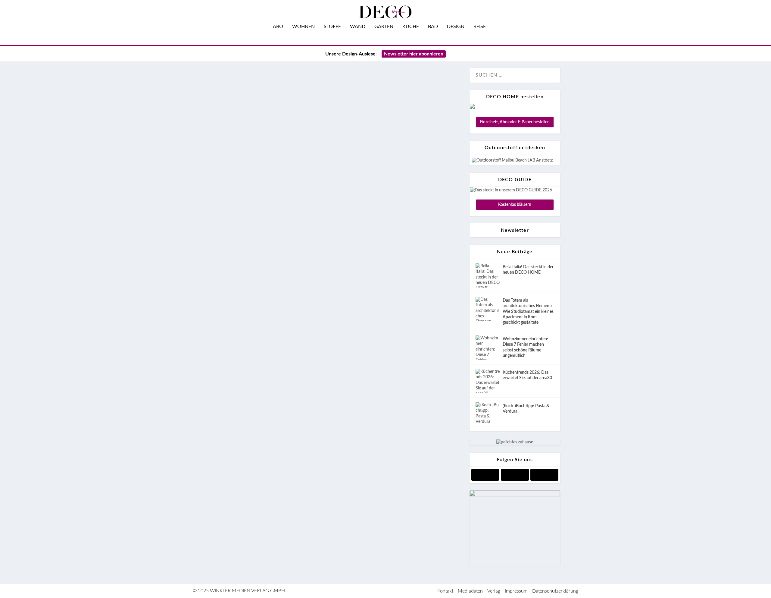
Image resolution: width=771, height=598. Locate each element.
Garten (383, 26)
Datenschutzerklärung (555, 591)
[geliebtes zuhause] (514, 442)
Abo (278, 26)
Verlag (493, 591)
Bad (433, 26)
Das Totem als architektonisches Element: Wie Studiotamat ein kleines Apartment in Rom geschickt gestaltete (528, 311)
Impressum (516, 591)
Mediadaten (470, 591)
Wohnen (303, 26)
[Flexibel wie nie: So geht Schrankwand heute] (336, 235)
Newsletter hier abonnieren (413, 54)
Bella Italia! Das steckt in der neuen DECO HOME (528, 270)
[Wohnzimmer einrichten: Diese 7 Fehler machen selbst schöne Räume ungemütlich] (488, 347)
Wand (357, 26)
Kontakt (445, 591)
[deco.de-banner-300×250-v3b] (515, 495)
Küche (410, 26)
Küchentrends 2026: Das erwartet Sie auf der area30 (527, 375)
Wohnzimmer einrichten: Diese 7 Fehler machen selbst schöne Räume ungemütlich (525, 347)
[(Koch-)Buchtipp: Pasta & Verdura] (488, 414)
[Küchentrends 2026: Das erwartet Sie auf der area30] (488, 381)
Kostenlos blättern (514, 205)
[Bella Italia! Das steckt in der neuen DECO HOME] (488, 275)
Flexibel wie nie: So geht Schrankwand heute (311, 415)
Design (455, 26)
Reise (479, 26)
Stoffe (332, 26)
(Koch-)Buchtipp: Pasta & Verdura (526, 409)
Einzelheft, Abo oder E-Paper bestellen (515, 122)
